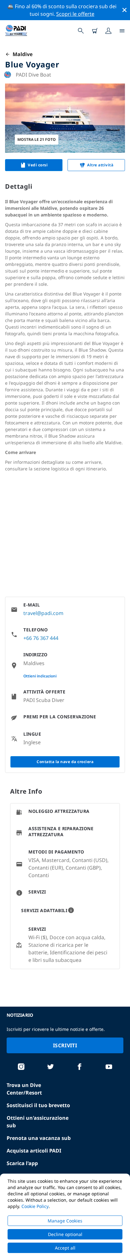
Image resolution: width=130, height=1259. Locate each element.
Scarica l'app (22, 1163)
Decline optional (65, 1234)
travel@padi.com (43, 613)
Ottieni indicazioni (39, 676)
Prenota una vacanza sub (39, 1138)
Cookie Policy (35, 1206)
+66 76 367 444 (40, 638)
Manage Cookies (65, 1221)
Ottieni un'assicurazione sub (37, 1121)
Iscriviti (65, 1045)
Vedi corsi (38, 165)
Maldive (21, 54)
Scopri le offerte (75, 13)
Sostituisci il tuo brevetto (38, 1105)
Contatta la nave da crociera (65, 761)
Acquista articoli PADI (34, 1150)
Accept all (65, 1248)
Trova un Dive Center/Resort (24, 1089)
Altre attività (100, 165)
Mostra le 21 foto (36, 139)
